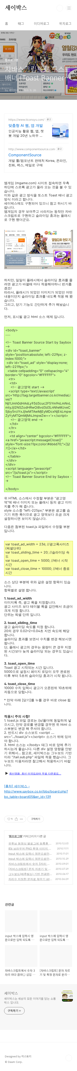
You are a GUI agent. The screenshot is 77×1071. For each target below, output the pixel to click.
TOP (69, 1058)
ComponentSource (24, 155)
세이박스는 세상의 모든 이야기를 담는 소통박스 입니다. (30, 1000)
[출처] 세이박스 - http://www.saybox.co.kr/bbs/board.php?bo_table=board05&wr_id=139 (36, 791)
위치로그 (65, 23)
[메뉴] (69, 8)
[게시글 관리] (21, 819)
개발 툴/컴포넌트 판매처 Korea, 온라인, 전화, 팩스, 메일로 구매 (37, 163)
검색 (60, 8)
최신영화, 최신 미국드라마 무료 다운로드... (35, 773)
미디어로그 (41, 23)
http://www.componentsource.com (31, 149)
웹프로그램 (15, 836)
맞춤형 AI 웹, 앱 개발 (25, 125)
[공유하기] (16, 819)
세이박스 (16, 8)
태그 (21, 23)
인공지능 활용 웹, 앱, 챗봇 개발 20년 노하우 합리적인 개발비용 (26, 133)
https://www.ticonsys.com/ (26, 119)
